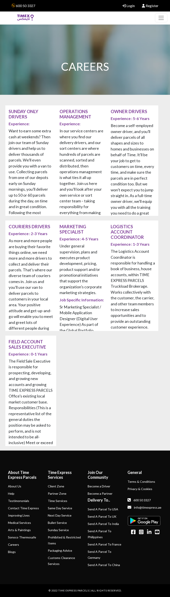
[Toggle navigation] (161, 17)
